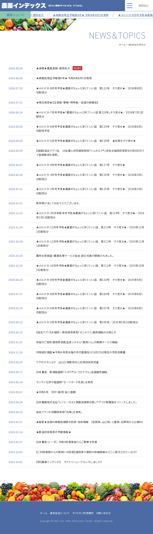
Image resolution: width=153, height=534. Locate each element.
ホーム (122, 44)
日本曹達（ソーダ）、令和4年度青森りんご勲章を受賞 (66, 442)
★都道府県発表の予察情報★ (53, 432)
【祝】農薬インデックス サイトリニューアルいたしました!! (69, 462)
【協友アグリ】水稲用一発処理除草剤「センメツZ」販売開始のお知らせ (76, 332)
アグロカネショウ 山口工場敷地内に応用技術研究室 (67, 362)
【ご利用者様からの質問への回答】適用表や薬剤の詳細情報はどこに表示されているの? (86, 452)
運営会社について (60, 513)
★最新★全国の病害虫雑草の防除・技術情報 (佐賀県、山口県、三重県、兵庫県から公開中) (89, 422)
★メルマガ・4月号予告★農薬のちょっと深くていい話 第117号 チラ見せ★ (80, 165)
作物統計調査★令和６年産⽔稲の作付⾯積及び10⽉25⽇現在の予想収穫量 (81, 352)
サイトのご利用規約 (83, 513)
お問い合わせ (103, 513)
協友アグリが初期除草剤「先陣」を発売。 (59, 412)
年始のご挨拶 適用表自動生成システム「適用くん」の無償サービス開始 (77, 342)
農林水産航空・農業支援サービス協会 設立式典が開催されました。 (75, 255)
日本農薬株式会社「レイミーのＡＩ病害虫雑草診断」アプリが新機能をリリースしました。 (86, 402)
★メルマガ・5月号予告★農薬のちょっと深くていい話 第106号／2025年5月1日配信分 (87, 322)
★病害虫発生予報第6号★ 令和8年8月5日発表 (76, 15)
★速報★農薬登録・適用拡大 (58, 68)
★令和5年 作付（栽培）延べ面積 (56, 392)
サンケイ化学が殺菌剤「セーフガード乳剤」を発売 (64, 382)
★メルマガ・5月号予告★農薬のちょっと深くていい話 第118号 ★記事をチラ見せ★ (86, 141)
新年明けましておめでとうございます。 (58, 203)
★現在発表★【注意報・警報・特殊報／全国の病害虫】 (67, 102)
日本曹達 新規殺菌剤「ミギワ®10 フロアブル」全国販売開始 (71, 372)
